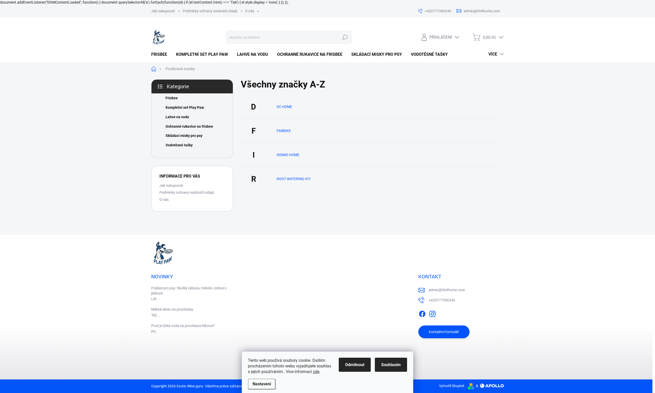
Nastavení (262, 383)
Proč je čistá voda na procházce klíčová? (183, 326)
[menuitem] (161, 54)
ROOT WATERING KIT (294, 179)
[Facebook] (422, 313)
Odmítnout (354, 364)
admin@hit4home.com (447, 290)
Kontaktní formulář (444, 332)
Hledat (345, 37)
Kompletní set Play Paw (185, 107)
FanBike (284, 131)
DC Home (284, 107)
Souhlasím (391, 364)
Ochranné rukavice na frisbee (189, 126)
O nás (249, 11)
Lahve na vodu (177, 117)
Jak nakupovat (163, 11)
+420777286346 (442, 300)
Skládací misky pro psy (184, 136)
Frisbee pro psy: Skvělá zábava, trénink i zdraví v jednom (189, 290)
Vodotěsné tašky (179, 145)
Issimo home (288, 155)
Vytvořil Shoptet (451, 386)
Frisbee (172, 98)
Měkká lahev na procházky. (172, 309)
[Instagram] (432, 313)
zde (316, 371)
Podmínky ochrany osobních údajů (210, 11)
